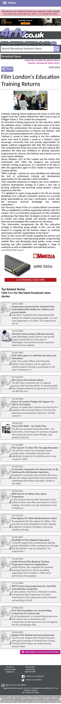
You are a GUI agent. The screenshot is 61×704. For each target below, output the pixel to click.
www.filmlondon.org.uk (12, 250)
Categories (10, 672)
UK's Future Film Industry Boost (28, 380)
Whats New (30, 667)
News (53, 43)
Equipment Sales (16, 43)
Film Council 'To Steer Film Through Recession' (35, 448)
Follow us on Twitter (34, 680)
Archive (47, 43)
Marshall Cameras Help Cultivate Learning (33, 334)
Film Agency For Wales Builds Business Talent (34, 518)
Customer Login (10, 669)
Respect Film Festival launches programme (33, 635)
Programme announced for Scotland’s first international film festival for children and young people (33, 310)
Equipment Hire (31, 43)
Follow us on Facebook (35, 676)
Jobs (40, 43)
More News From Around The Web (42, 652)
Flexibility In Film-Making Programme (30, 540)
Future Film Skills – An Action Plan (29, 426)
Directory (4, 43)
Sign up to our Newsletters (16, 685)
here (37, 14)
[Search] (57, 49)
